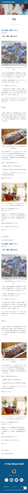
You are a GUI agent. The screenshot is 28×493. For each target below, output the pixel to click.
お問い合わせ (6, 486)
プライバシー (15, 486)
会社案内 (22, 486)
